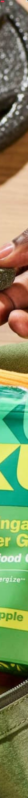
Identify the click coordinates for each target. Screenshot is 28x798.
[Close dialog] (26, 1)
